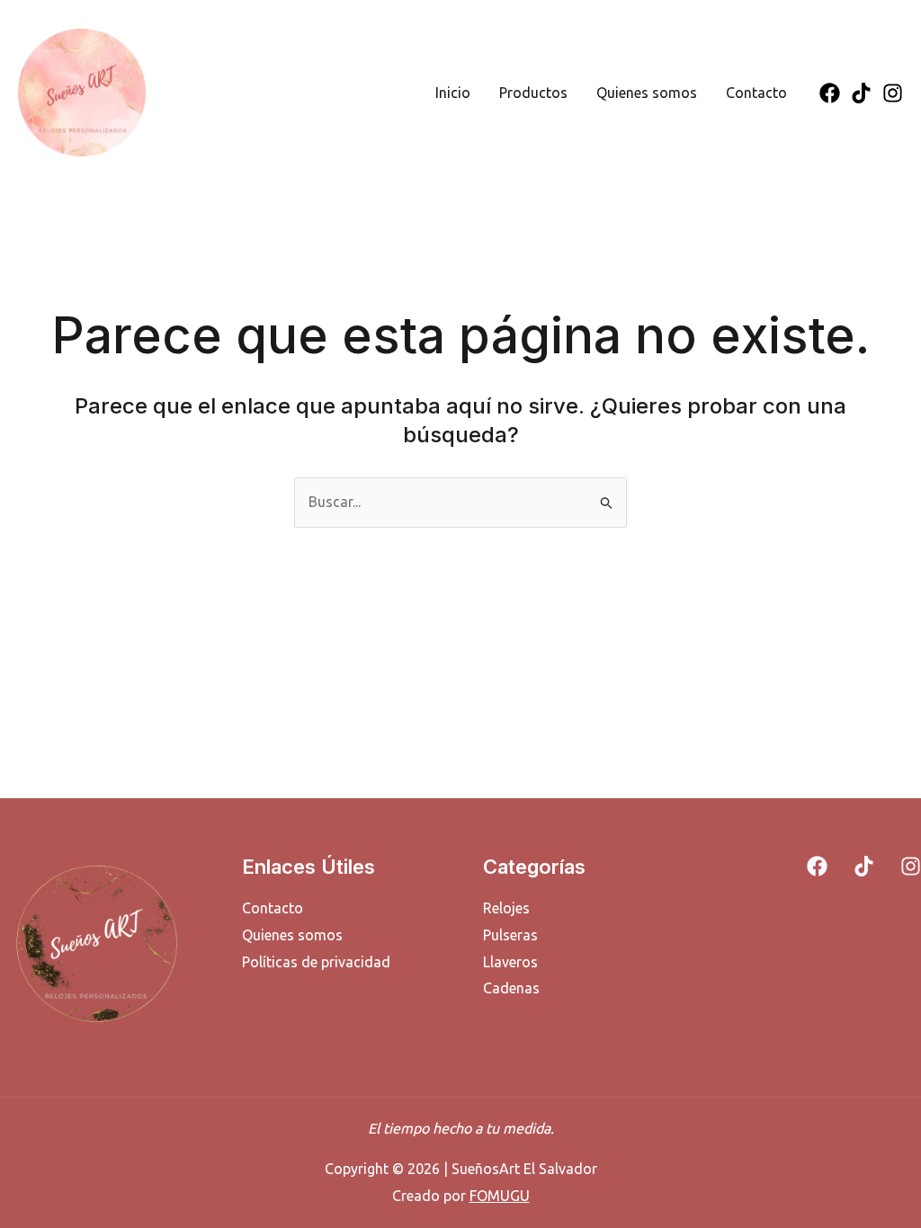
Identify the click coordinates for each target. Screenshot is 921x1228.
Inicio (452, 93)
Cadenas (511, 988)
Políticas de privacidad (316, 962)
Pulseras (510, 935)
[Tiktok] (861, 93)
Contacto (756, 93)
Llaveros (510, 962)
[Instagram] (892, 93)
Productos (533, 93)
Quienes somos (646, 93)
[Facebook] (829, 93)
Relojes (506, 908)
